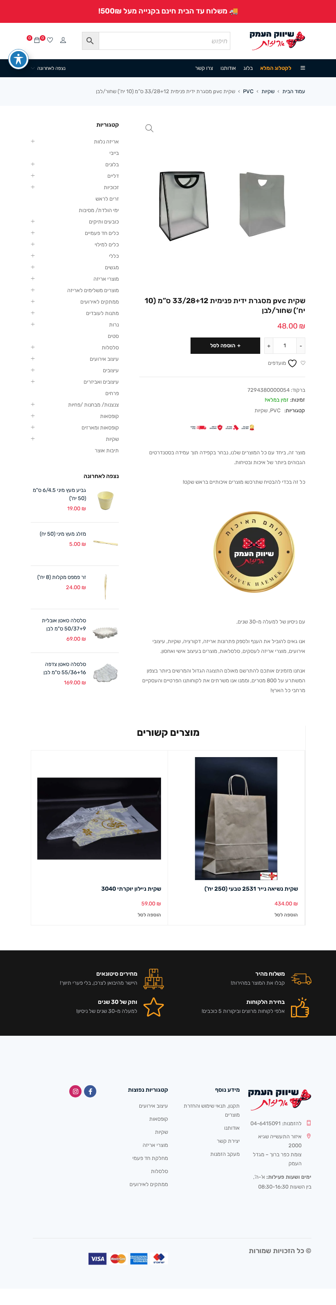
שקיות (268, 91)
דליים (113, 176)
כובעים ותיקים (104, 222)
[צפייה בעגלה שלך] (37, 41)
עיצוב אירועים (104, 359)
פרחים (112, 393)
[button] (149, 128)
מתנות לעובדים (102, 313)
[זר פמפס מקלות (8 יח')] (105, 587)
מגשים (112, 267)
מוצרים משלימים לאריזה (93, 290)
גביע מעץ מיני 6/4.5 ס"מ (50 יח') (59, 494)
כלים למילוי (107, 244)
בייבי (114, 153)
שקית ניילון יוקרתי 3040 (131, 888)
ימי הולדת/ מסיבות (99, 210)
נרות (114, 325)
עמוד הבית (293, 91)
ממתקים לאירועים (99, 302)
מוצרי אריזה (106, 279)
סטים (113, 336)
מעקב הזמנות (225, 1154)
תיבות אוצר (107, 450)
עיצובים (111, 370)
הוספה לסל (222, 345)
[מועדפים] (50, 41)
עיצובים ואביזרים (101, 382)
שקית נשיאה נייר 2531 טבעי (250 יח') (251, 888)
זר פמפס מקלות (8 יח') (61, 577)
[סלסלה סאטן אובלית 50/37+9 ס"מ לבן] (105, 630)
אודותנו (232, 1128)
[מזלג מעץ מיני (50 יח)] (105, 544)
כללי (114, 256)
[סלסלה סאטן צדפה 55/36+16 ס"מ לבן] (105, 674)
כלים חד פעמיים (102, 233)
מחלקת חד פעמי (150, 1158)
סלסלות (110, 347)
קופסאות (109, 416)
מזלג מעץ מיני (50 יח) (63, 534)
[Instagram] (75, 1091)
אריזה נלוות (106, 142)
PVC (248, 91)
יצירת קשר (228, 1141)
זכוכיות (111, 187)
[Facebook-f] (90, 1091)
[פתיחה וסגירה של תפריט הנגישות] (18, 59)
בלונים (112, 164)
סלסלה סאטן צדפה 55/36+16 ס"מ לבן (64, 668)
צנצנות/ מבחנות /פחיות (93, 405)
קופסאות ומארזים (100, 428)
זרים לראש (107, 199)
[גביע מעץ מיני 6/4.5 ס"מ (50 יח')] (105, 500)
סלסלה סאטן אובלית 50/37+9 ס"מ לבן (64, 624)
